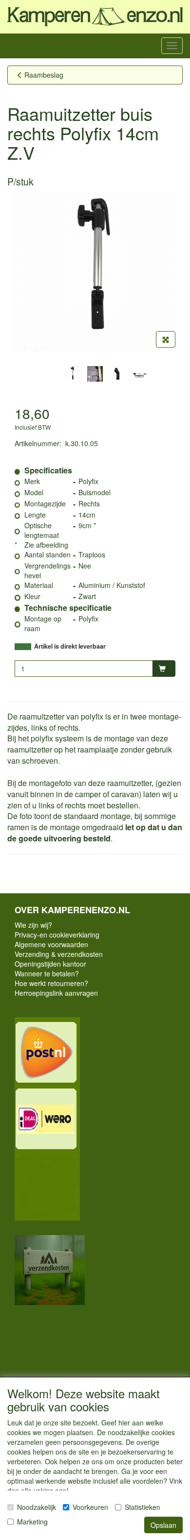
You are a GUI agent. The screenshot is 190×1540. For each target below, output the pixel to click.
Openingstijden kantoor (50, 964)
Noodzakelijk (36, 1507)
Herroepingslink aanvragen (56, 993)
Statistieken (142, 1507)
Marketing (32, 1521)
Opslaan (163, 1525)
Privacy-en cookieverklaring (57, 934)
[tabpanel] (72, 374)
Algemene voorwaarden (51, 944)
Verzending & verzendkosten (59, 954)
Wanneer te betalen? (47, 973)
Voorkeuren (90, 1507)
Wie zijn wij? (33, 925)
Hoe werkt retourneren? (51, 983)
